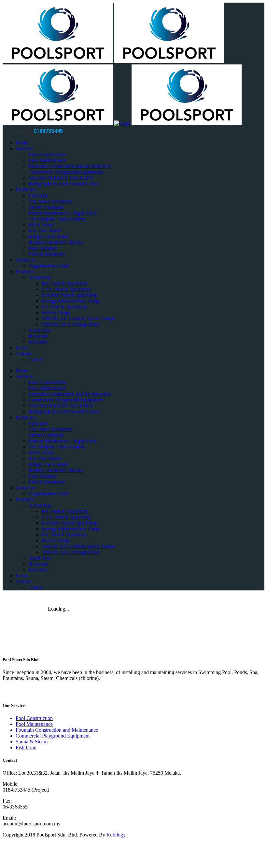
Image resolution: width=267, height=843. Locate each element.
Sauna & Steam (32, 741)
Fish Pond (26, 747)
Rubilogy (115, 834)
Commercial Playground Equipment (53, 736)
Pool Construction (34, 718)
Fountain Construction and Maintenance (57, 730)
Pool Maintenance (34, 724)
